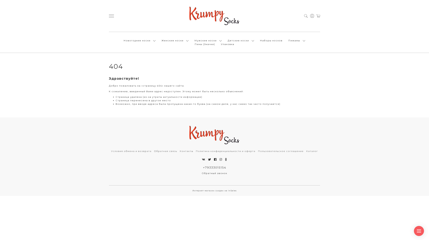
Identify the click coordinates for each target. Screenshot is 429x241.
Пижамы (294, 40)
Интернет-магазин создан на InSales (215, 191)
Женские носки (172, 40)
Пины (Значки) (205, 44)
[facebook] (215, 159)
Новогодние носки (137, 40)
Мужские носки (206, 40)
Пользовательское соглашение (281, 151)
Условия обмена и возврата (131, 151)
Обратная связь (165, 151)
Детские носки (238, 40)
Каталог (312, 151)
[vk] (203, 159)
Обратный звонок (214, 173)
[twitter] (209, 159)
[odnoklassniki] (226, 159)
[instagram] (221, 159)
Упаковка (227, 44)
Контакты (186, 151)
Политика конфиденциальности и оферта (225, 151)
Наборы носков (271, 40)
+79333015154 (214, 167)
